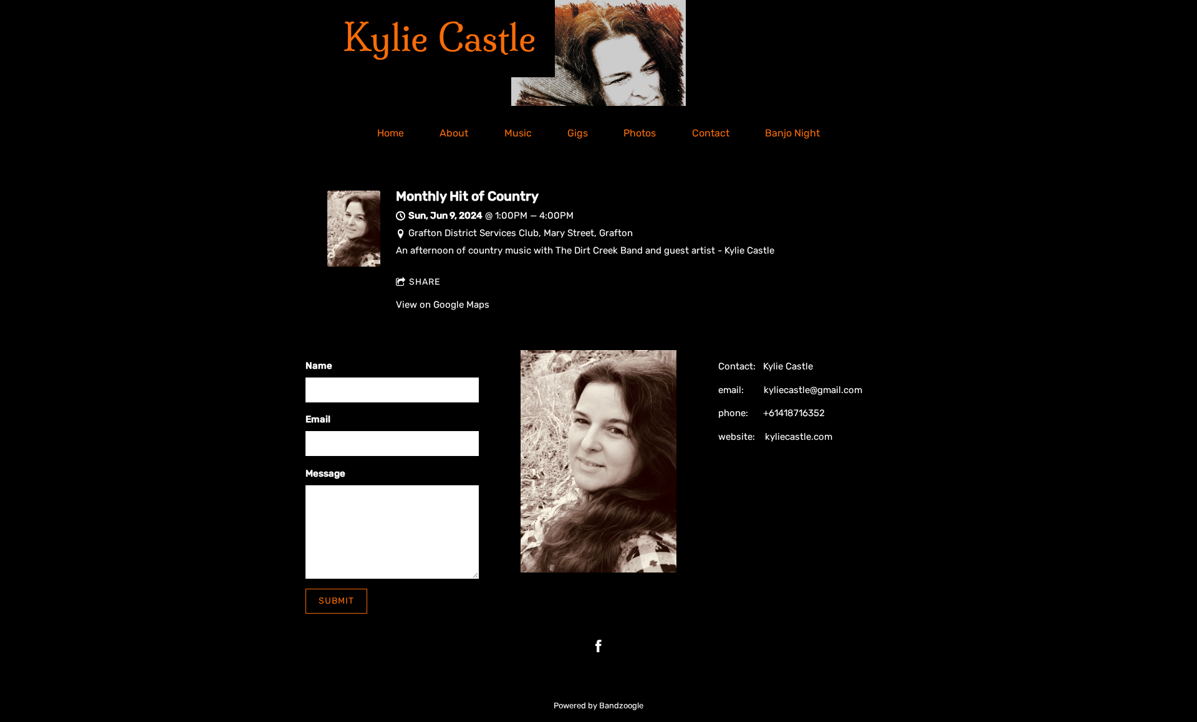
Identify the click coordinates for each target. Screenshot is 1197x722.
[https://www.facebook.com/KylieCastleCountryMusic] (598, 646)
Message (325, 473)
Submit (336, 601)
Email (317, 419)
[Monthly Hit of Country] (353, 263)
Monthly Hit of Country (467, 196)
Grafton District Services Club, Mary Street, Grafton (520, 233)
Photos (639, 133)
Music (518, 133)
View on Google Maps (442, 304)
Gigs (577, 133)
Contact (710, 133)
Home (390, 133)
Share (424, 282)
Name (318, 365)
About (454, 133)
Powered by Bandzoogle (598, 705)
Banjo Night (792, 133)
